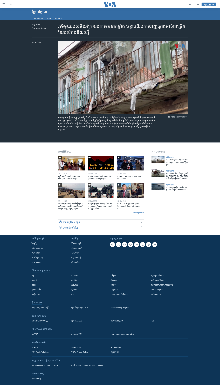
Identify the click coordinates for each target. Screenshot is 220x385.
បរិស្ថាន (113, 275)
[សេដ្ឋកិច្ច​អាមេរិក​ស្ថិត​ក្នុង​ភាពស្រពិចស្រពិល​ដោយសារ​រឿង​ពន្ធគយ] (101, 163)
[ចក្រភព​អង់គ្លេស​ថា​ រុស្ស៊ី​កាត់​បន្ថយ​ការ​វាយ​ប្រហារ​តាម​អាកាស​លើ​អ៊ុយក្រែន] (158, 159)
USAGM (35, 347)
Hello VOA (75, 253)
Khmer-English (157, 290)
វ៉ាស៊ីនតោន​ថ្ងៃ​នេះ (37, 248)
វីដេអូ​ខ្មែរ (34, 243)
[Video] (198, 4)
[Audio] (190, 4)
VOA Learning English (120, 308)
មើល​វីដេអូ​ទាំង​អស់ (138, 213)
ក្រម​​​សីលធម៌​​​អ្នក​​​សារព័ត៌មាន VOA (122, 334)
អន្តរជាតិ (34, 280)
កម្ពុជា (34, 275)
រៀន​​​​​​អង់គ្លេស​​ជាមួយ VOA (79, 308)
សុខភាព (74, 290)
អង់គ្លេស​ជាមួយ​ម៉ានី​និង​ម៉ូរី (40, 308)
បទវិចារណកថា (156, 294)
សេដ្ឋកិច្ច (74, 280)
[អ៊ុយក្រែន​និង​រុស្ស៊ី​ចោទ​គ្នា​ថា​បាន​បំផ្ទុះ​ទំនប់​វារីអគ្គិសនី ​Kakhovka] (158, 186)
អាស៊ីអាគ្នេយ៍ (36, 294)
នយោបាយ (74, 275)
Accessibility (116, 347)
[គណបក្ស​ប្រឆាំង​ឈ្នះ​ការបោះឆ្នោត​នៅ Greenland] (130, 163)
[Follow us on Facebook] (112, 244)
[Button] (36, 43)
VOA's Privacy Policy (79, 352)
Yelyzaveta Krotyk (39, 28)
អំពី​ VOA (35, 334)
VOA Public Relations (40, 352)
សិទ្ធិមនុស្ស (74, 285)
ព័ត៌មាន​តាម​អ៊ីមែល (117, 321)
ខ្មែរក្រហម (114, 290)
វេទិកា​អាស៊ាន (75, 262)
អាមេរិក (34, 285)
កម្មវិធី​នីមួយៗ (38, 18)
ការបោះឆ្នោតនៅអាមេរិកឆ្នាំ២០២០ (162, 285)
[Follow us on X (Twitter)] (118, 244)
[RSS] (142, 244)
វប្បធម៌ (113, 285)
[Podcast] (148, 244)
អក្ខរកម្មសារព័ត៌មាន (157, 275)
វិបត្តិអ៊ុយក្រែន (170, 157)
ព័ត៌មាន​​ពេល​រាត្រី (76, 248)
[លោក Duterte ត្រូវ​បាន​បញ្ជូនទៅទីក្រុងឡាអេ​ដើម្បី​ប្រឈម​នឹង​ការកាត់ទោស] (130, 190)
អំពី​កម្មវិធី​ (58, 18)
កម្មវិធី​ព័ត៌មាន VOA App (40, 321)
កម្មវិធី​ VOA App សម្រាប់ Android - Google (87, 365)
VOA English (76, 347)
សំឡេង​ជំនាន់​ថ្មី (76, 258)
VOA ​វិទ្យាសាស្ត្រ (37, 258)
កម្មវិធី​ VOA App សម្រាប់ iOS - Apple (45, 365)
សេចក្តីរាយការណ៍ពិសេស (119, 294)
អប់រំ (72, 294)
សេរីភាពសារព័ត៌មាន (157, 280)
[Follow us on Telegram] (136, 244)
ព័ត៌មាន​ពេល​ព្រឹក (76, 243)
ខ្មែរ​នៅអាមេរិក (36, 290)
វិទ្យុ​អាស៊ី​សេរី (115, 352)
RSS (152, 321)
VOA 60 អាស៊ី (37, 262)
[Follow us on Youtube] (124, 244)
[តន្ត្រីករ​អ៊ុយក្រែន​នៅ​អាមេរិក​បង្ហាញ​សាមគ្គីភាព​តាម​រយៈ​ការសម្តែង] (71, 163)
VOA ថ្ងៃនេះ (36, 253)
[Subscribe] (154, 244)
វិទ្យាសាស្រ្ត (114, 280)
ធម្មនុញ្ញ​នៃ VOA (76, 334)
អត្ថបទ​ (49, 18)
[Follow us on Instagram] (130, 244)
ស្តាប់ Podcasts (76, 321)
